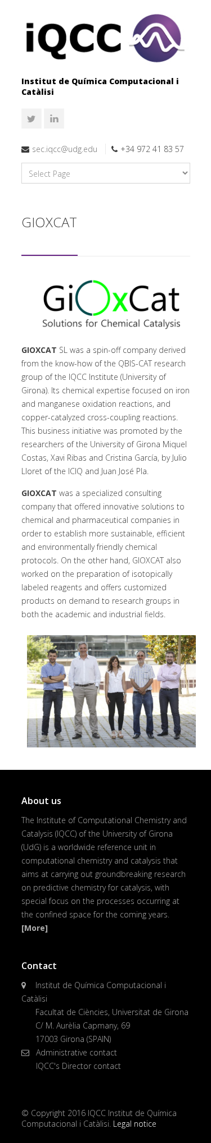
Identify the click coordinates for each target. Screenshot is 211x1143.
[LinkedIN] (54, 119)
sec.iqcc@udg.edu (64, 149)
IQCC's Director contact (78, 1066)
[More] (34, 927)
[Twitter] (31, 119)
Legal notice (134, 1123)
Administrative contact (76, 1052)
